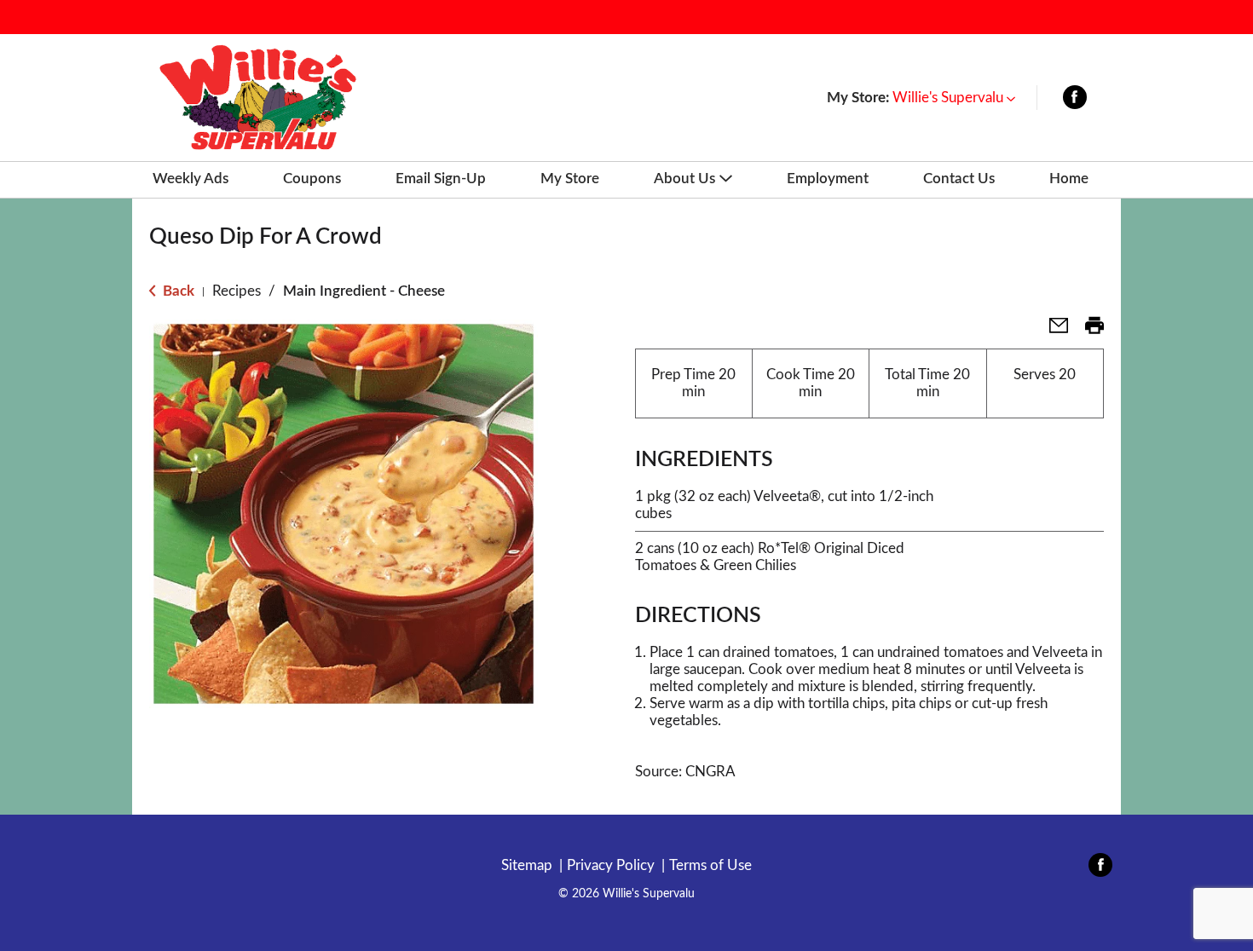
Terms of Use (710, 865)
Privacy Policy (611, 865)
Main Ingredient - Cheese (364, 291)
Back (176, 291)
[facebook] (1075, 101)
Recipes (236, 291)
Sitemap (526, 865)
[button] (953, 97)
